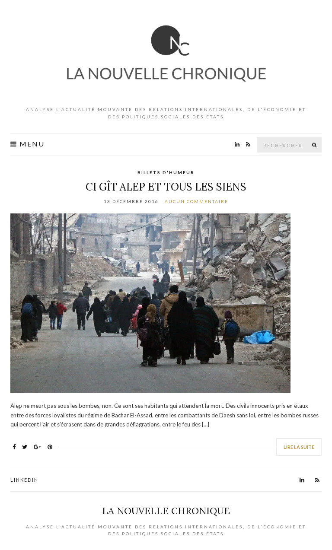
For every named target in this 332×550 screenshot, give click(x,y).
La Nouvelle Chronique (166, 511)
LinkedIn (24, 480)
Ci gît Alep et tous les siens (166, 187)
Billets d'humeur (166, 172)
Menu (31, 143)
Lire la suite (299, 447)
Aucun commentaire (196, 201)
